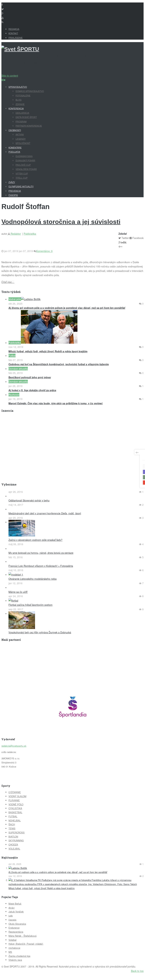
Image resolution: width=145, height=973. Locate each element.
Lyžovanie (14, 792)
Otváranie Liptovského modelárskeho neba (32, 579)
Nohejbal (14, 820)
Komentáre (15, 147)
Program (21, 121)
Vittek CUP (22, 173)
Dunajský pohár (25, 160)
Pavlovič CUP (23, 164)
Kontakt (13, 33)
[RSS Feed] (2, 22)
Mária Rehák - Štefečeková (22, 935)
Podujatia (14, 151)
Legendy (21, 138)
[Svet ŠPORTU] (20, 49)
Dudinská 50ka (24, 156)
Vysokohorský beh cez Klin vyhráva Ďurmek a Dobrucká (39, 632)
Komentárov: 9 (44, 251)
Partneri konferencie (29, 125)
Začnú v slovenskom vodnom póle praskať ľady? (35, 540)
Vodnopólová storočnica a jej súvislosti (60, 221)
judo (10, 915)
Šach (11, 824)
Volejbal (14, 848)
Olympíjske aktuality (21, 186)
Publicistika (30, 233)
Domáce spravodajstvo (30, 91)
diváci (11, 907)
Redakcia (13, 28)
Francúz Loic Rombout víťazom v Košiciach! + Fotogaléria (40, 566)
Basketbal (15, 812)
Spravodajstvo (17, 86)
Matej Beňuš (14, 903)
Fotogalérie (23, 95)
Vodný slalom (17, 796)
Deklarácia (22, 112)
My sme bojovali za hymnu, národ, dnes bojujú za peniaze (40, 553)
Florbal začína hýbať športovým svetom (30, 605)
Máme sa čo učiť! (18, 592)
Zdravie (20, 104)
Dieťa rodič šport (26, 117)
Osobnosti (14, 130)
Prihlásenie (15, 37)
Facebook (138, 238)
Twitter (125, 238)
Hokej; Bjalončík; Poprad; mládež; (26, 943)
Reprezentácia (15, 931)
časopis (12, 919)
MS (10, 952)
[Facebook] (2, 4)
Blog (18, 99)
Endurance (13, 927)
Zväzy (11, 182)
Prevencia (14, 190)
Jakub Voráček (16, 911)
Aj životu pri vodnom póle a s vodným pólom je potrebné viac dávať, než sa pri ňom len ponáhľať (57, 872)
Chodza (13, 844)
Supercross (16, 832)
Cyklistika (15, 808)
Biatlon (13, 836)
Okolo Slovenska (17, 923)
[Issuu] (2, 13)
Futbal (12, 816)
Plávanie (14, 800)
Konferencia (16, 108)
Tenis (11, 828)
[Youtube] (2, 17)
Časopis (13, 195)
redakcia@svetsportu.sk (13, 745)
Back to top (137, 971)
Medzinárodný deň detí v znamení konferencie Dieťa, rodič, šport (44, 513)
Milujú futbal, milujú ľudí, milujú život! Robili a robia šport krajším (41, 888)
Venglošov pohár (26, 169)
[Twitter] (2, 9)
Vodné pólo (15, 804)
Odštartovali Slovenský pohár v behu (29, 500)
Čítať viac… (7, 282)
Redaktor (15, 233)
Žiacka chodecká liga (19, 956)
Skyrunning (16, 840)
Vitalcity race (15, 960)
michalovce (14, 947)
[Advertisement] (31, 440)
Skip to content (9, 75)
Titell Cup (22, 177)
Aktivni (20, 134)
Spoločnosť (23, 143)
